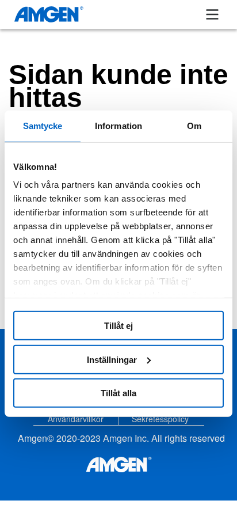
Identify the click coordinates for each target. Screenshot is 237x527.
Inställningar (112, 359)
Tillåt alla (118, 393)
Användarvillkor (76, 418)
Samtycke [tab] (43, 125)
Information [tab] (118, 125)
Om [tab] (194, 125)
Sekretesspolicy (160, 418)
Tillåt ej (118, 326)
